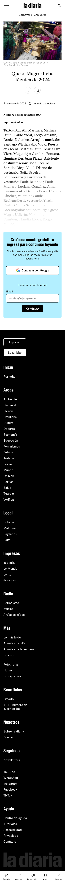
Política (8, 482)
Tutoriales (10, 824)
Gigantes (9, 580)
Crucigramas (12, 676)
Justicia (8, 458)
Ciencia (8, 411)
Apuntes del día (14, 643)
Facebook (10, 789)
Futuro (8, 452)
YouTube (9, 772)
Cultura (8, 423)
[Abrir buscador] (59, 5)
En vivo (8, 655)
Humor (8, 670)
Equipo (8, 737)
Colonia (8, 522)
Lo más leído (12, 637)
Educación (10, 440)
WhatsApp (10, 778)
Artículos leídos (14, 615)
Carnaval (24, 14)
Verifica (8, 499)
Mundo (8, 470)
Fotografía (10, 664)
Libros (7, 464)
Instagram (10, 784)
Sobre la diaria (13, 731)
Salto (7, 540)
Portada (9, 376)
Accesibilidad (12, 830)
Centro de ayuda (15, 818)
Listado (8, 699)
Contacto (9, 841)
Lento (7, 574)
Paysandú (10, 534)
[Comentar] (37, 90)
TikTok (7, 795)
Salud (7, 488)
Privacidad (10, 836)
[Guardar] (28, 90)
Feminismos (11, 446)
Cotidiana (10, 417)
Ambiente (10, 399)
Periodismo (11, 603)
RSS (6, 766)
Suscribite (15, 353)
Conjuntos (40, 14)
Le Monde (10, 568)
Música (8, 609)
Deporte (9, 429)
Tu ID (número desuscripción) (15, 707)
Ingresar (15, 342)
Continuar (32, 308)
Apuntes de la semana (18, 649)
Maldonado (11, 528)
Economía (10, 435)
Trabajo (8, 494)
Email (10, 291)
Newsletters (11, 760)
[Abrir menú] (6, 5)
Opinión (8, 476)
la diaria (9, 563)
